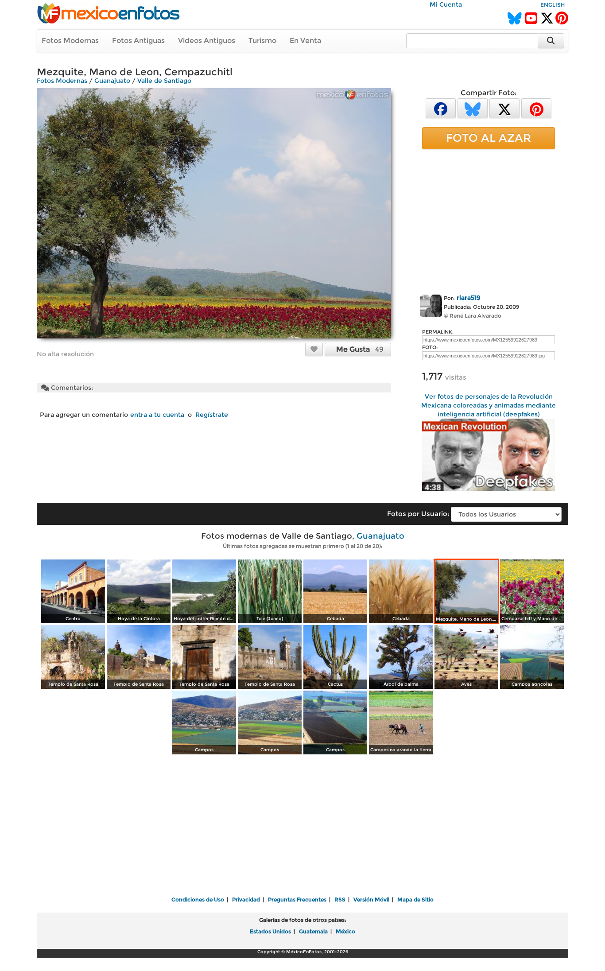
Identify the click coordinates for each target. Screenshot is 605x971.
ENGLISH (552, 4)
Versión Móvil (371, 899)
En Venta (305, 40)
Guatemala (313, 931)
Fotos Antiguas (138, 40)
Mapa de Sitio (415, 899)
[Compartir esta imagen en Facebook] (441, 108)
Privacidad (246, 899)
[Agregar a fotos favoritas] (314, 349)
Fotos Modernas (70, 40)
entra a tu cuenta (157, 415)
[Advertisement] (488, 220)
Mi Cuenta (446, 4)
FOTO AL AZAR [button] (488, 137)
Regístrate (211, 415)
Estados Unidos (270, 931)
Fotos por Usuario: (418, 513)
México (345, 931)
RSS (339, 899)
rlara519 (469, 298)
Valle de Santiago (164, 81)
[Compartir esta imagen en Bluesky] (473, 108)
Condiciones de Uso (197, 899)
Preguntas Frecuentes (297, 899)
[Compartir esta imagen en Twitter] (504, 108)
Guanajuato (112, 81)
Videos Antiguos (206, 40)
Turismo (262, 40)
